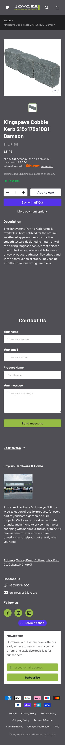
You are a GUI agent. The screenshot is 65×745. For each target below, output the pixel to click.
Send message (32, 423)
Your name (11, 331)
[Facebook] (8, 613)
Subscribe (32, 677)
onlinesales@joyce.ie (23, 592)
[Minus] (8, 192)
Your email (12, 349)
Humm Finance (14, 726)
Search (13, 713)
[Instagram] (18, 613)
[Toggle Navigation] (8, 7)
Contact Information (38, 726)
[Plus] (23, 192)
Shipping (24, 173)
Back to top (12, 448)
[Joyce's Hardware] (27, 7)
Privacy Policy (28, 713)
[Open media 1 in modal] (32, 67)
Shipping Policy (20, 720)
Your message (14, 385)
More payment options (32, 211)
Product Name (14, 367)
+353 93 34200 (19, 585)
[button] (47, 7)
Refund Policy (48, 713)
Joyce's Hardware (21, 734)
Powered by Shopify (44, 734)
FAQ (57, 726)
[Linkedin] (29, 613)
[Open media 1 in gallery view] (32, 107)
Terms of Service (43, 720)
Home (7, 20)
